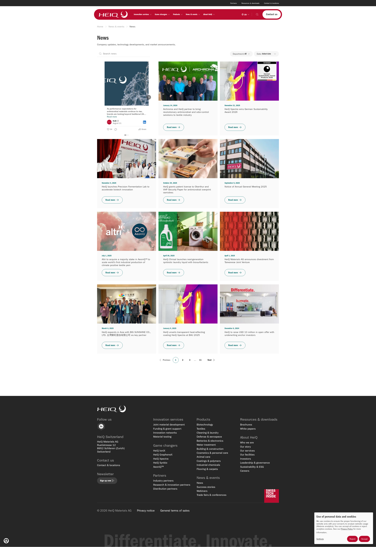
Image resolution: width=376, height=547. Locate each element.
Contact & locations (271, 3)
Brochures (246, 424)
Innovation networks (165, 432)
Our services (247, 450)
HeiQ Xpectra (160, 458)
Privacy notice (146, 510)
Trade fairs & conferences (211, 495)
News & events (116, 26)
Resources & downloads (250, 3)
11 (200, 360)
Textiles (201, 428)
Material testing (162, 436)
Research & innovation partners (171, 484)
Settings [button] (320, 539)
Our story (245, 446)
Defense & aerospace (209, 436)
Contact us (271, 14)
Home (100, 26)
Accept (364, 539)
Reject (352, 539)
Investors (245, 458)
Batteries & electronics (210, 440)
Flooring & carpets (207, 469)
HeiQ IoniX (159, 450)
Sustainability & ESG (252, 466)
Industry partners (163, 480)
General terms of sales (174, 510)
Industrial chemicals (208, 465)
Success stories (206, 487)
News (200, 482)
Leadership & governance (255, 462)
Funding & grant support (167, 428)
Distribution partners (165, 488)
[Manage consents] (6, 540)
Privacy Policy (347, 529)
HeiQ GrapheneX (162, 454)
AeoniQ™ (158, 466)
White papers (248, 428)
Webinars (202, 491)
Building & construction (210, 448)
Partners (233, 3)
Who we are (247, 442)
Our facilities (247, 454)
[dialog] (343, 528)
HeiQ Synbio (160, 462)
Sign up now (105, 480)
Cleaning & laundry (208, 432)
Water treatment (206, 444)
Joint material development (169, 424)
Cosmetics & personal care (212, 452)
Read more (172, 127)
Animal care (203, 456)
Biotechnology (205, 424)
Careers (244, 470)
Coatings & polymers (209, 461)
